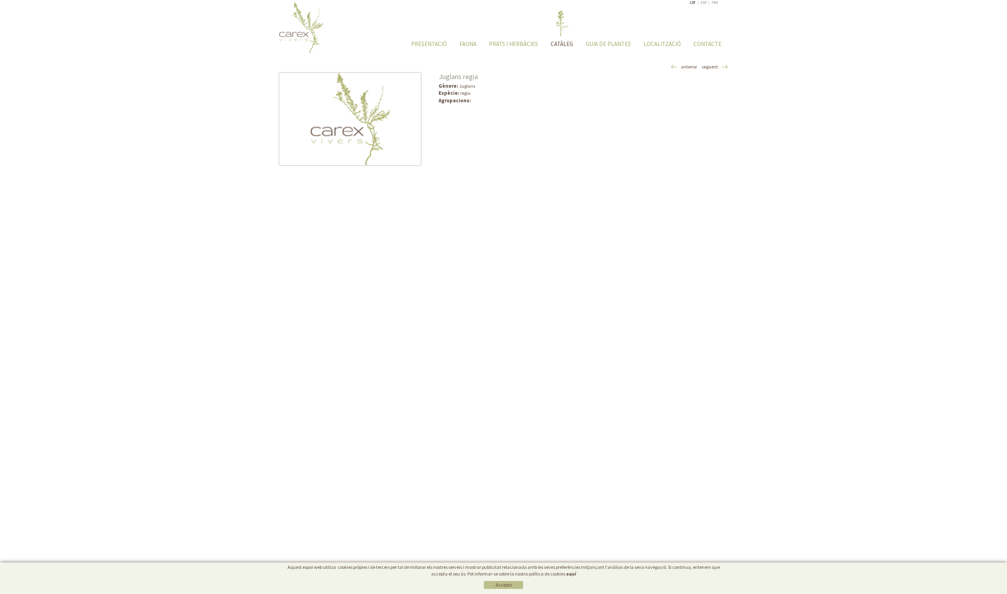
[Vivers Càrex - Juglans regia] (350, 119)
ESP (703, 2)
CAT (692, 2)
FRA (715, 2)
